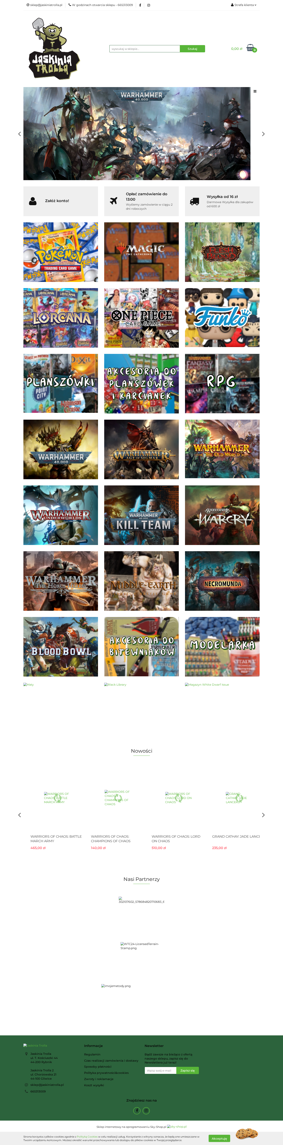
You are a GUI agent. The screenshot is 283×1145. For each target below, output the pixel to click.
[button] (93, 1046)
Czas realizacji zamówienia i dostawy (111, 1060)
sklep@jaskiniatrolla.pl (47, 1085)
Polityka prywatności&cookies (106, 1073)
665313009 (38, 1091)
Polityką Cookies (87, 1136)
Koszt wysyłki (94, 1085)
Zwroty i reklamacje (99, 1079)
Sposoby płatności (97, 1066)
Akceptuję (219, 1138)
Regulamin (92, 1054)
